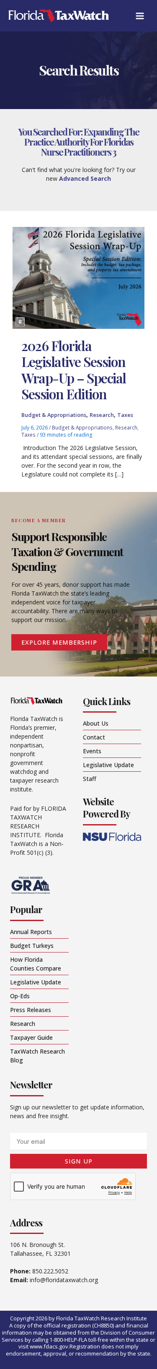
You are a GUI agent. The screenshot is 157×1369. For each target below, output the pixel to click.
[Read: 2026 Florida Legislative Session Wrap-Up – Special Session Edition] (78, 277)
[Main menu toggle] (140, 16)
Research (102, 415)
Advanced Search (85, 178)
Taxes (125, 415)
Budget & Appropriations (53, 415)
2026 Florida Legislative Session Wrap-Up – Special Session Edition (73, 369)
